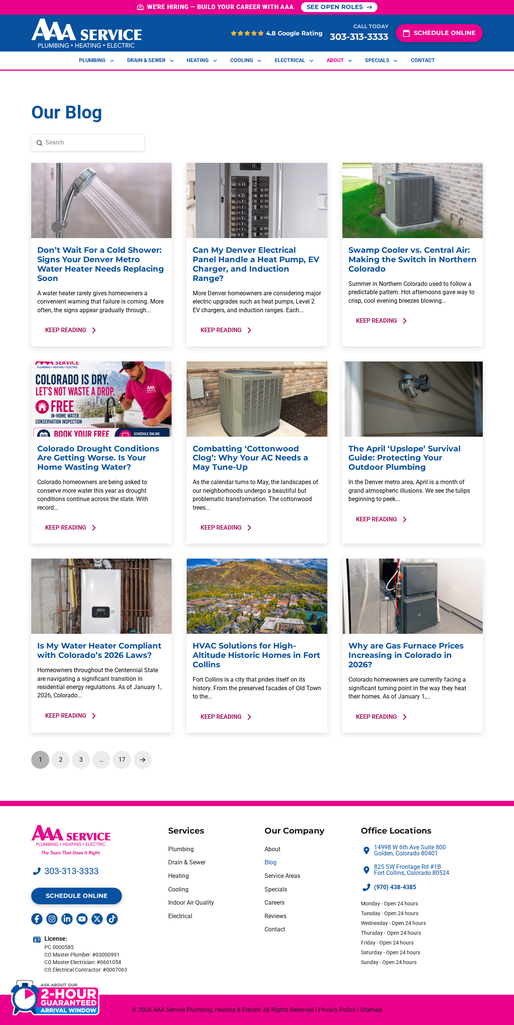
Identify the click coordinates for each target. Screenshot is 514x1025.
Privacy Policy (337, 1009)
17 (122, 759)
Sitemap (371, 1009)
